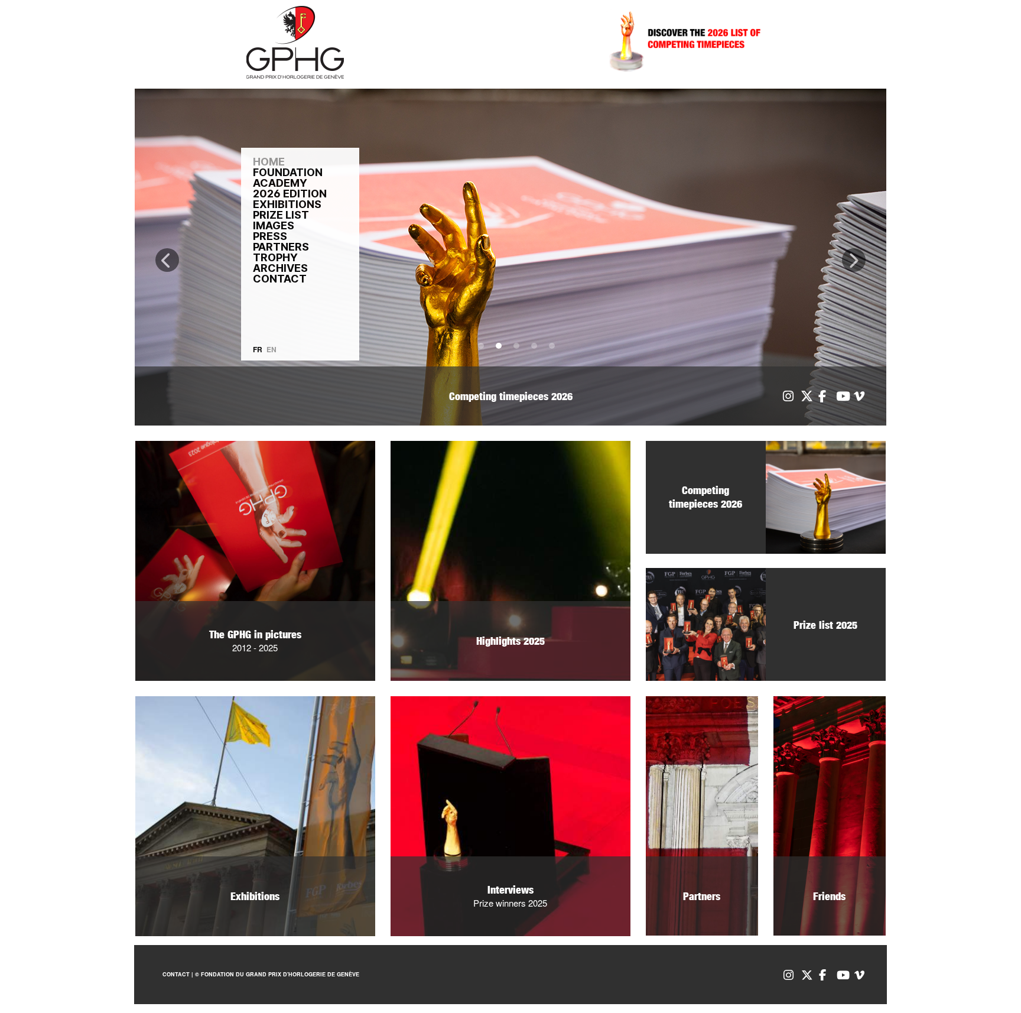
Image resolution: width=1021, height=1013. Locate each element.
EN (271, 349)
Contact (176, 974)
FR (257, 349)
